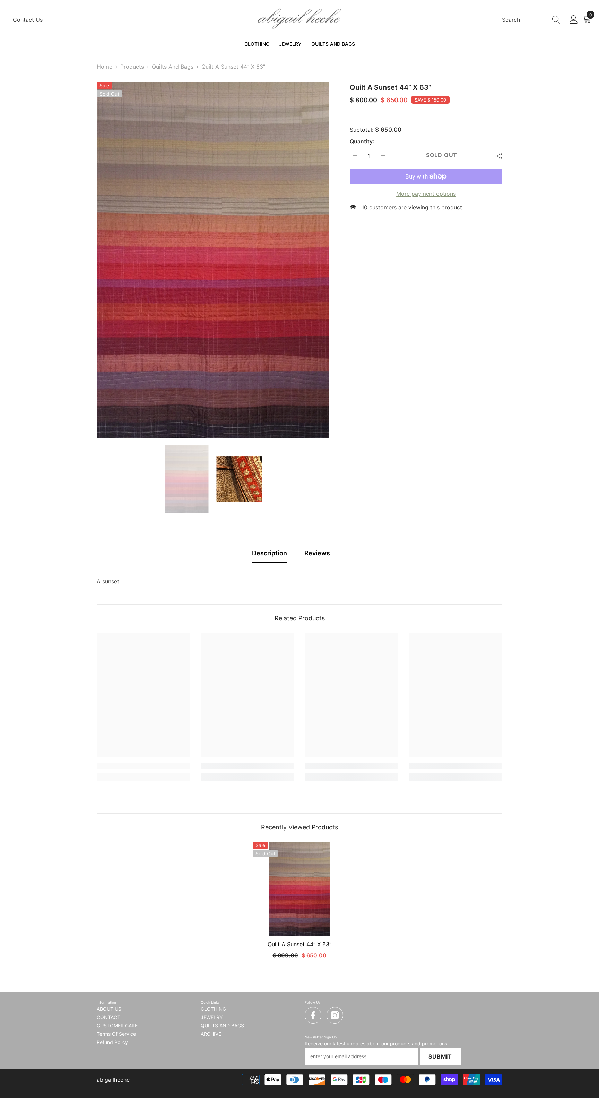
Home (104, 66)
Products (132, 66)
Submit (440, 1056)
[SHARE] (496, 156)
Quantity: (362, 141)
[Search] (531, 20)
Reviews (317, 553)
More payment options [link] (426, 193)
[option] (213, 260)
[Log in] (574, 20)
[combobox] (525, 19)
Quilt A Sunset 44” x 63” (299, 944)
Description (269, 553)
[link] (143, 766)
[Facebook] (313, 1015)
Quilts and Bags (172, 66)
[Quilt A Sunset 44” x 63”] (299, 889)
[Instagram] (335, 1015)
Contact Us (28, 19)
